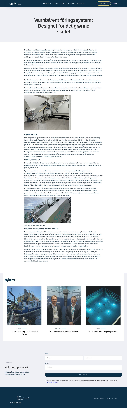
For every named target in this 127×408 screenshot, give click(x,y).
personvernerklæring (52, 382)
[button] (45, 3)
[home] (15, 3)
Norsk (116, 3)
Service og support (78, 3)
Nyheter (56, 3)
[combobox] (115, 3)
